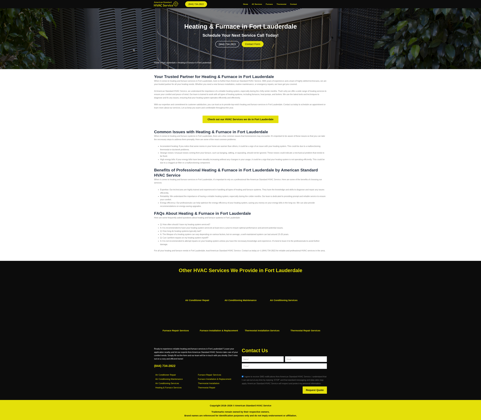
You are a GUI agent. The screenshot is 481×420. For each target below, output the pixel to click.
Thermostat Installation (208, 383)
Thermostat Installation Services (262, 330)
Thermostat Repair (206, 387)
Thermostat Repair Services (305, 330)
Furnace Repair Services (176, 330)
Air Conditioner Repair (197, 300)
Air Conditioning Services (283, 300)
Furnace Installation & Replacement (219, 330)
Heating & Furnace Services (168, 387)
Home (245, 4)
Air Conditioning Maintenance (241, 300)
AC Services (257, 4)
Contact (293, 4)
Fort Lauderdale (169, 63)
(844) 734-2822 (164, 366)
